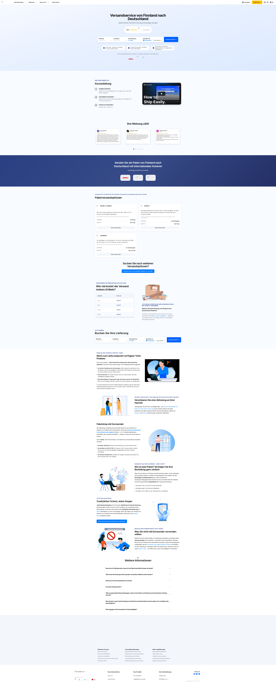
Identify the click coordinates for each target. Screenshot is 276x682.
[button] (138, 39)
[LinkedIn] (199, 674)
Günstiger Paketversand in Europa (133, 651)
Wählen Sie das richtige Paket (159, 660)
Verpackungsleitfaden (160, 316)
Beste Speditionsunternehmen (159, 651)
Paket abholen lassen (157, 653)
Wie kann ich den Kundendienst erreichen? (119, 580)
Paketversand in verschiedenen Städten (134, 653)
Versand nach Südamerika (103, 656)
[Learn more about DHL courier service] (125, 178)
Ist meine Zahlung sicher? (114, 587)
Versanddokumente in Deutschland (133, 658)
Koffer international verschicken (132, 656)
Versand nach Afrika (102, 660)
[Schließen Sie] (111, 40)
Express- (137, 413)
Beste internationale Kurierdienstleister (161, 658)
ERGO (98, 511)
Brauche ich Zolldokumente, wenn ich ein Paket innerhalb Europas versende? (129, 568)
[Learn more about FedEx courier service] (151, 178)
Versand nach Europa (102, 651)
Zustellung (116, 38)
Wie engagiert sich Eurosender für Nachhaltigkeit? (121, 609)
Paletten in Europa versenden (159, 656)
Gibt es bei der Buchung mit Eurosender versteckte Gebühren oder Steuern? (129, 574)
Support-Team (142, 548)
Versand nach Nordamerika (104, 653)
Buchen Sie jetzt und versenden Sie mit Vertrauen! (111, 521)
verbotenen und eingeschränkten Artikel (158, 544)
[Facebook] (194, 674)
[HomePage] (82, 672)
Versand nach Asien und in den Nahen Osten (108, 658)
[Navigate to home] (7, 2)
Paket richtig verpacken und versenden (134, 660)
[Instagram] (196, 674)
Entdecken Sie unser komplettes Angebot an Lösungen (138, 271)
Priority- (144, 413)
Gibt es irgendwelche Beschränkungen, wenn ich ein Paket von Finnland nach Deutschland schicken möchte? (136, 594)
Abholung (101, 38)
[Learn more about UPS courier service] (138, 178)
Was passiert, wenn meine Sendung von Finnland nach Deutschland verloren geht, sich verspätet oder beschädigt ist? (137, 602)
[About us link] (267, 2)
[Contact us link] (264, 2)
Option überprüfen (116, 227)
